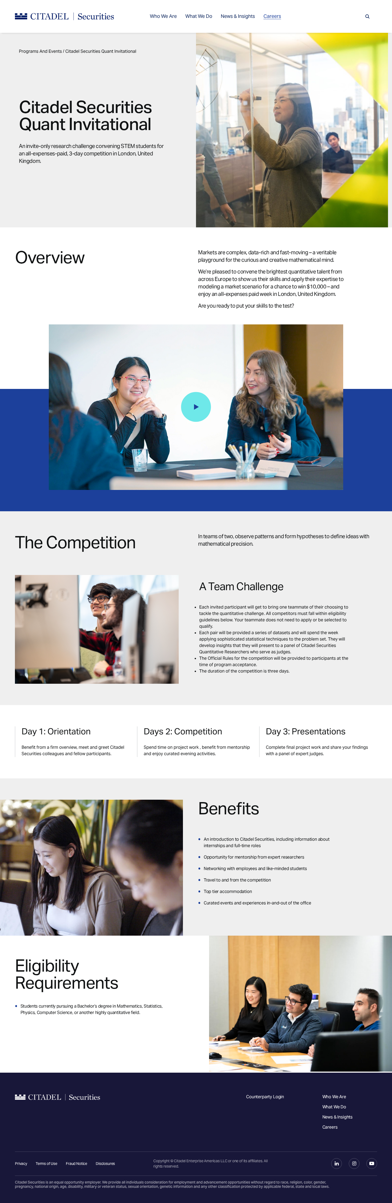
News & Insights (238, 16)
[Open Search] (367, 16)
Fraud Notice (76, 1163)
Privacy (21, 1163)
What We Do (198, 16)
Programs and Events (40, 51)
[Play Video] (196, 407)
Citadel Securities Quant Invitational (100, 51)
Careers (272, 16)
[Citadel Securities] (64, 16)
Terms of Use (46, 1163)
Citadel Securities (57, 1112)
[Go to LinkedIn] (336, 1163)
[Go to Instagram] (354, 1163)
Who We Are (163, 16)
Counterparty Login (265, 1097)
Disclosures (105, 1163)
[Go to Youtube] (371, 1163)
